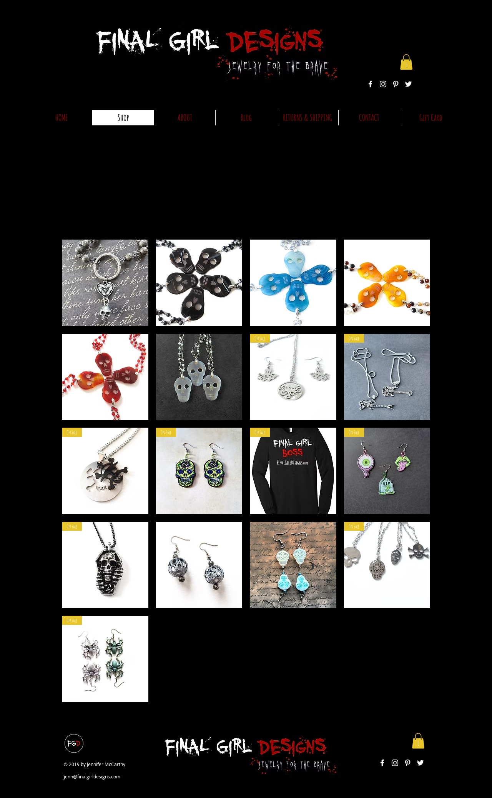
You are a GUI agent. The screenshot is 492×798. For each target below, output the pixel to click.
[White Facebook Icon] (370, 84)
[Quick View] (105, 283)
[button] (406, 62)
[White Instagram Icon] (383, 84)
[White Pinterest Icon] (395, 84)
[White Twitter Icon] (408, 84)
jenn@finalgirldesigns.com (92, 776)
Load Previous (248, 180)
